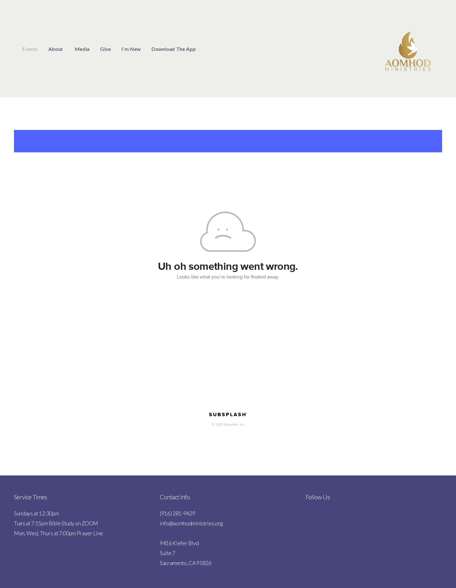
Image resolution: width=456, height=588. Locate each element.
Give (105, 49)
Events (30, 49)
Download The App (173, 49)
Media (82, 49)
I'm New (131, 49)
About (56, 49)
